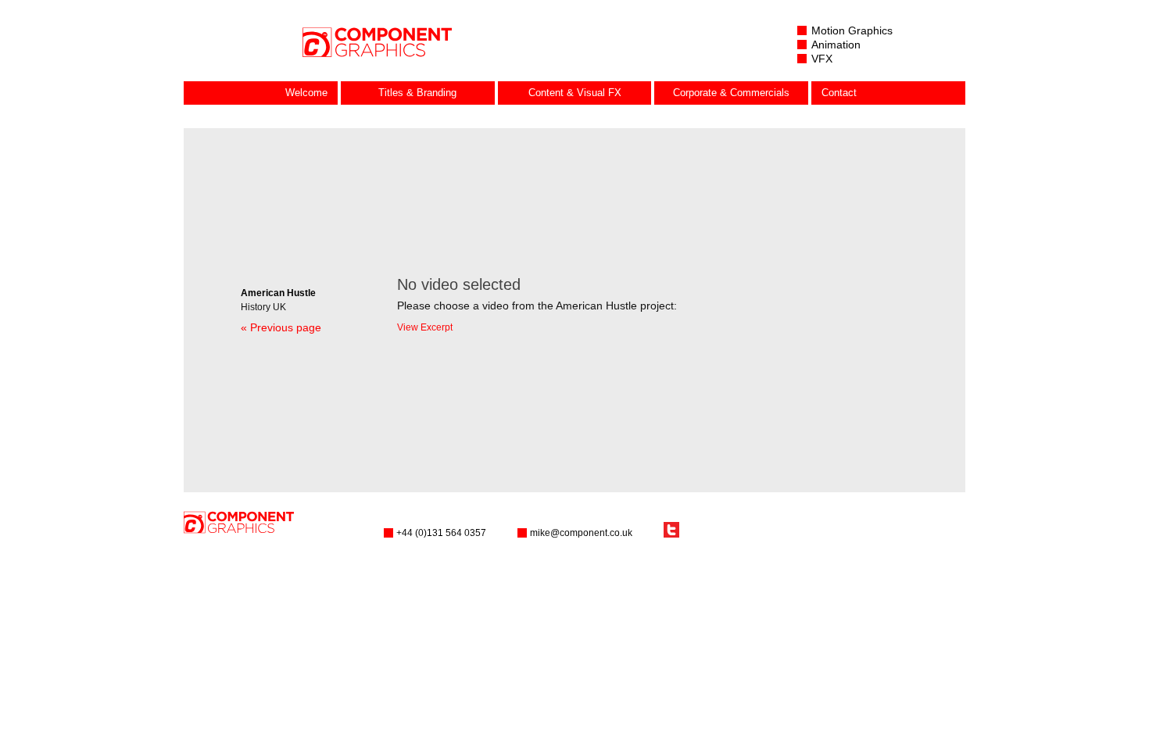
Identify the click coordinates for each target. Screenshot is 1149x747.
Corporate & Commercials (731, 92)
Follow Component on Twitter (671, 530)
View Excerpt (425, 327)
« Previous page (281, 327)
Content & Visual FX (574, 92)
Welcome (306, 92)
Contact (839, 92)
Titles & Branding (417, 92)
